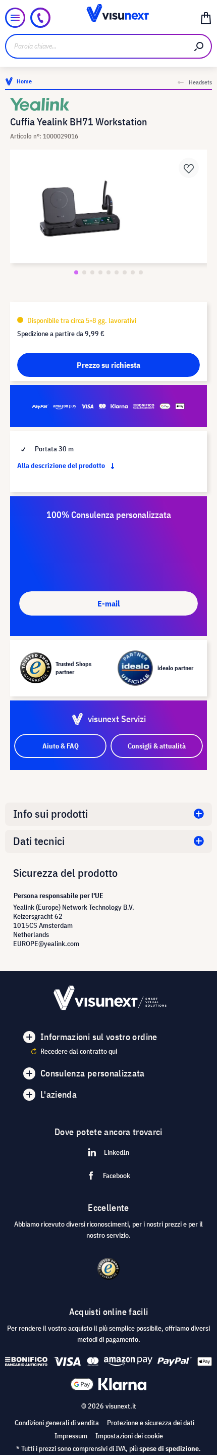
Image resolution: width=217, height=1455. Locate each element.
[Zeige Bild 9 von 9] (141, 272)
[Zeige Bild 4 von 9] (100, 272)
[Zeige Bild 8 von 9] (133, 272)
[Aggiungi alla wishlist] (189, 168)
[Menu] (15, 18)
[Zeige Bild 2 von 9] (84, 272)
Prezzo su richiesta (108, 365)
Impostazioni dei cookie (129, 1435)
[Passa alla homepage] (108, 17)
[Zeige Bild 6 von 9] (117, 272)
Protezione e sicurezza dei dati (150, 1422)
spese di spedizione (169, 1448)
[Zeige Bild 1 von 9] (76, 272)
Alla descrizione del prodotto (61, 465)
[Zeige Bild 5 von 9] (108, 272)
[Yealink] (108, 104)
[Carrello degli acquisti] (206, 17)
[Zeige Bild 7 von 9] (125, 272)
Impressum (71, 1435)
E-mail (108, 603)
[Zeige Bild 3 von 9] (92, 272)
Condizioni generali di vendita (57, 1422)
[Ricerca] (199, 46)
